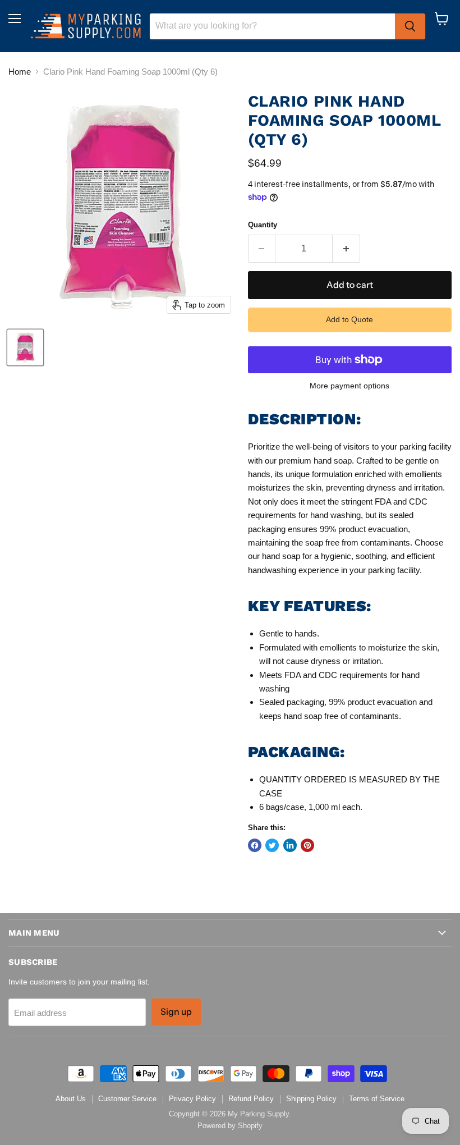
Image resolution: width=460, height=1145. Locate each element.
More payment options (349, 385)
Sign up (176, 1011)
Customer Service (127, 1098)
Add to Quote (349, 319)
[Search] (410, 26)
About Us (71, 1098)
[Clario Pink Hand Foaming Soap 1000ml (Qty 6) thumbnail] (25, 347)
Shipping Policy (311, 1098)
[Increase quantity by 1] (346, 249)
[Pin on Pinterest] (307, 845)
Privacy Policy (192, 1098)
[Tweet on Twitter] (272, 845)
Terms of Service (376, 1098)
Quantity (262, 225)
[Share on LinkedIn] (290, 845)
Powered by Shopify (230, 1125)
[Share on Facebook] (254, 845)
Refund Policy (251, 1098)
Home (19, 71)
